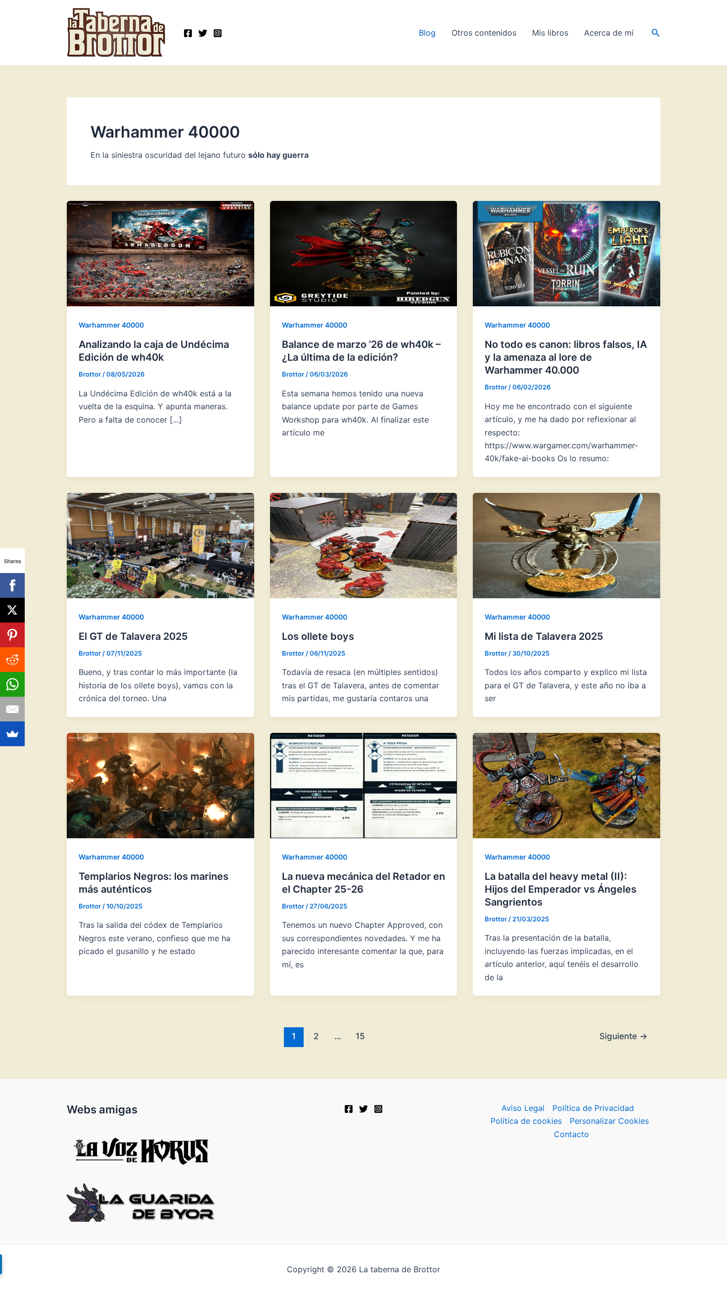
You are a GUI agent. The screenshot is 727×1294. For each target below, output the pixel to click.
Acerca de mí (609, 33)
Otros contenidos (484, 33)
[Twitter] (202, 33)
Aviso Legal (523, 1108)
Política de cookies (526, 1121)
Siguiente (623, 1036)
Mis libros (550, 33)
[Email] (12, 709)
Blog (427, 33)
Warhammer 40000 (111, 325)
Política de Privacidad (593, 1108)
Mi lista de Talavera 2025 (544, 636)
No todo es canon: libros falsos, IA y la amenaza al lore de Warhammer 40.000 (566, 357)
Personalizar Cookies (609, 1121)
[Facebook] (187, 33)
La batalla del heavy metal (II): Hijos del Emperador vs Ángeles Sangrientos (560, 889)
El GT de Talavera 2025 (133, 636)
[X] (363, 1108)
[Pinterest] (12, 635)
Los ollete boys (318, 636)
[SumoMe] (12, 733)
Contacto (571, 1134)
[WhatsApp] (12, 684)
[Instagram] (217, 33)
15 (360, 1036)
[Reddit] (12, 659)
